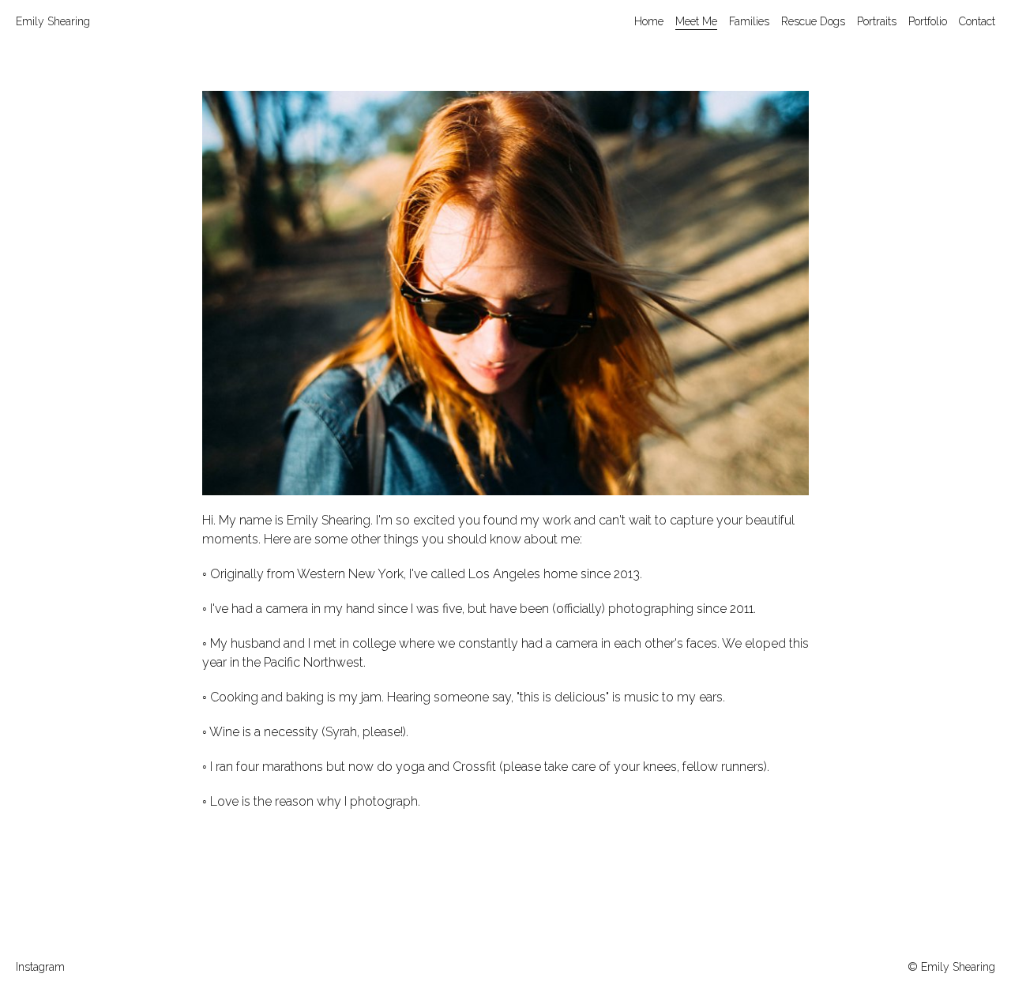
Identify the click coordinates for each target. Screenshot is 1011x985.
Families (749, 21)
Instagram (40, 967)
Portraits (876, 21)
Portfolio (927, 21)
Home (648, 21)
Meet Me (696, 21)
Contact (977, 21)
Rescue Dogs (813, 21)
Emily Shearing (53, 21)
